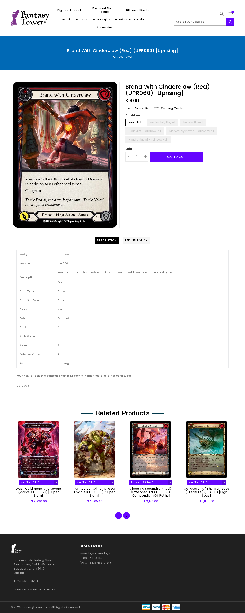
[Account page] (222, 14)
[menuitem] (69, 10)
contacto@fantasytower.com (35, 589)
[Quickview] (16, 502)
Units (129, 148)
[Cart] (230, 14)
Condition (132, 115)
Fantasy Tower (122, 57)
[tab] (107, 240)
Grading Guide (172, 108)
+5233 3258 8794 (26, 581)
